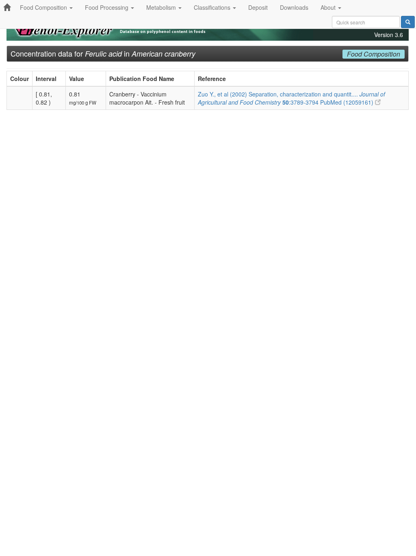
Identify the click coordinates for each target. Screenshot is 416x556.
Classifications (213, 7)
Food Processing (107, 7)
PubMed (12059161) (347, 102)
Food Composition (44, 7)
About (329, 7)
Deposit (258, 7)
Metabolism (162, 7)
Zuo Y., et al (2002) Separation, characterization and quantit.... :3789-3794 (291, 98)
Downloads (294, 7)
